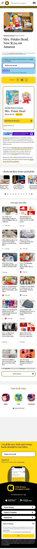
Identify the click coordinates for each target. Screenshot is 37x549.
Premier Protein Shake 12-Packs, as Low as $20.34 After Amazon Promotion (27, 288)
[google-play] (26, 500)
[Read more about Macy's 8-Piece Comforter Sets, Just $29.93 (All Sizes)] (27, 234)
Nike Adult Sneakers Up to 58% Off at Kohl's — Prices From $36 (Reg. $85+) (9, 242)
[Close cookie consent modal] (33, 523)
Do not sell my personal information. (22, 532)
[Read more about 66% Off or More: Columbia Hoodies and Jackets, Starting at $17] (9, 257)
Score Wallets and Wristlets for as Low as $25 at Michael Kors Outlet (27, 312)
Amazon (5, 138)
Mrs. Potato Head (15, 111)
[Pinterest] (22, 80)
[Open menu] (3, 3)
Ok (18, 536)
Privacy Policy (23, 72)
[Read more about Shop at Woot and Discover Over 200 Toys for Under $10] (27, 327)
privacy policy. (6, 530)
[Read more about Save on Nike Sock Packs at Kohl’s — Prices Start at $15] (9, 327)
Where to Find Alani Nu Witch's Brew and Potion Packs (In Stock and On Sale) (9, 312)
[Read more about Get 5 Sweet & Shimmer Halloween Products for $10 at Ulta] (27, 353)
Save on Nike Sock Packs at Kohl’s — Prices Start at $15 (8, 334)
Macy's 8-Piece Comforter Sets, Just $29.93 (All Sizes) (26, 241)
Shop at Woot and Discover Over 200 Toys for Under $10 (26, 334)
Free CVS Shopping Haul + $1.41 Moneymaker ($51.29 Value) (26, 265)
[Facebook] (17, 80)
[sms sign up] (18, 133)
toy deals (14, 154)
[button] (32, 507)
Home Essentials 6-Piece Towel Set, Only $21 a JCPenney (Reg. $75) (9, 362)
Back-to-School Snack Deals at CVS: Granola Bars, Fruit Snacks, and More (9, 288)
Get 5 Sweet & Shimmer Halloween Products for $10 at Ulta (26, 362)
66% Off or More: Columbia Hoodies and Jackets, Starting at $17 (9, 264)
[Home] (7, 3)
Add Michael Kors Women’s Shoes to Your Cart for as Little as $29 (27, 219)
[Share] (26, 80)
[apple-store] (11, 500)
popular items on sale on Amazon (22, 147)
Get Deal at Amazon (12, 121)
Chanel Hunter (8, 36)
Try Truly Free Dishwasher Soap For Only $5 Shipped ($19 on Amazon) (9, 219)
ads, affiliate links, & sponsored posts (16, 53)
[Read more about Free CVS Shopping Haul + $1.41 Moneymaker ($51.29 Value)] (27, 257)
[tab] (13, 408)
